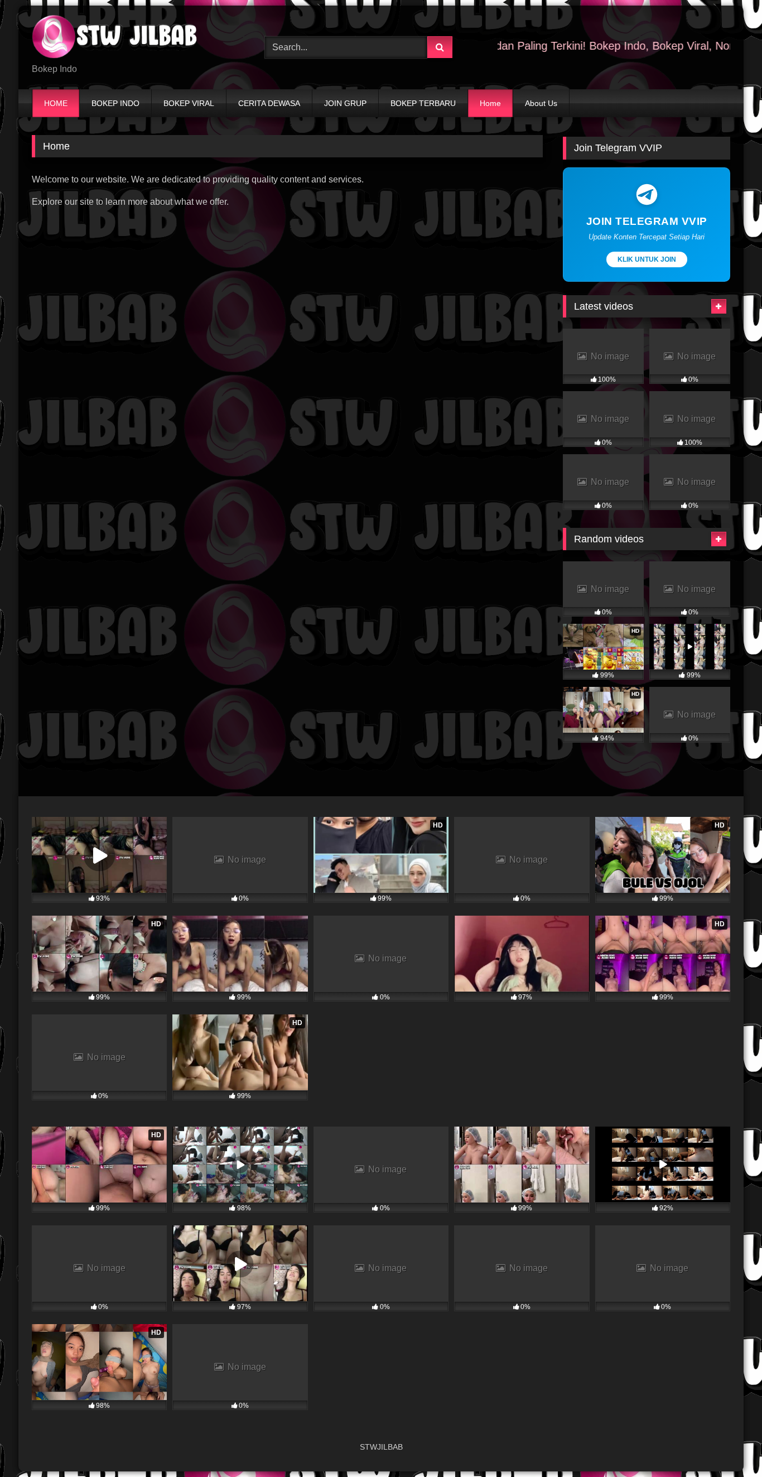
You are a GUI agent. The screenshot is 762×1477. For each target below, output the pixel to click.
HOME (55, 103)
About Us (541, 103)
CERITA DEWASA (269, 103)
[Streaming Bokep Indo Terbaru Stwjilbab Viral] (115, 38)
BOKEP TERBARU (423, 103)
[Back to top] (727, 1444)
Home (490, 103)
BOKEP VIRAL (188, 103)
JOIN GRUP (345, 103)
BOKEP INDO (115, 103)
